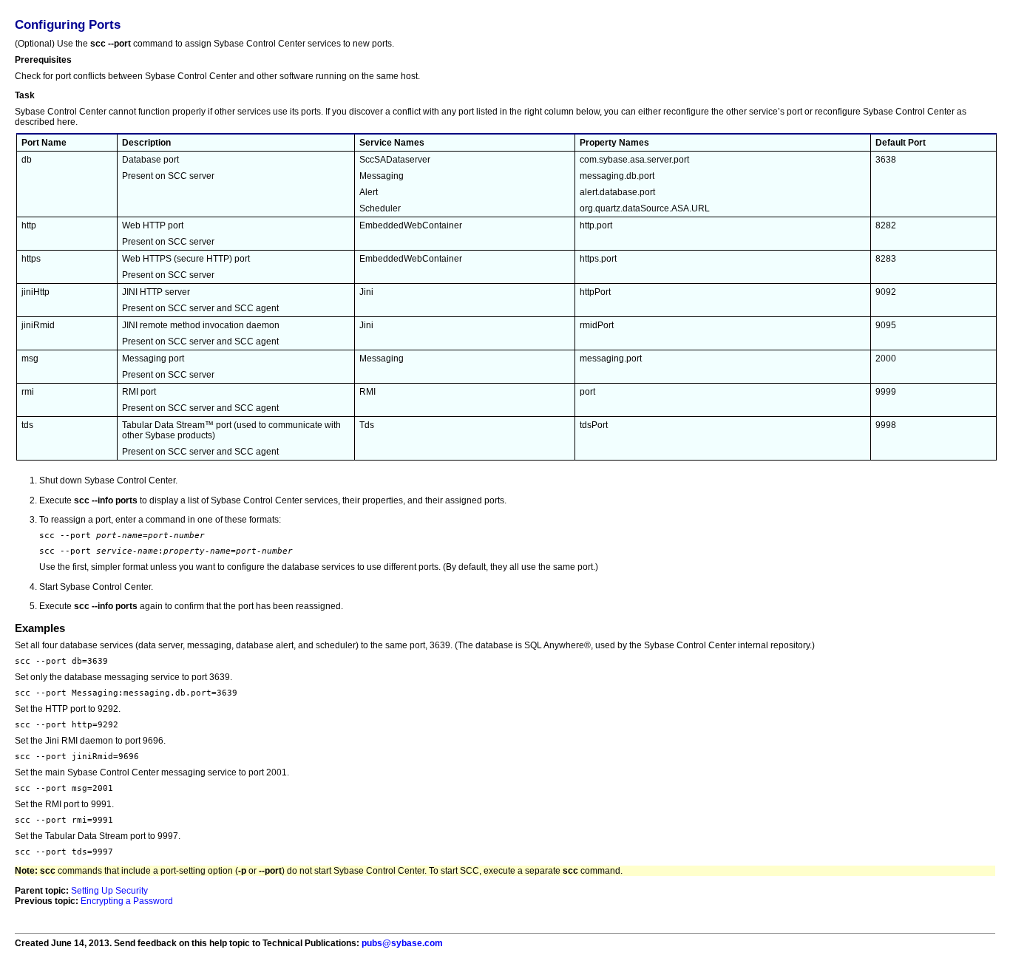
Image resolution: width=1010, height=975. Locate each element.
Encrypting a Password (127, 901)
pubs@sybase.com (402, 943)
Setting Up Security (109, 891)
